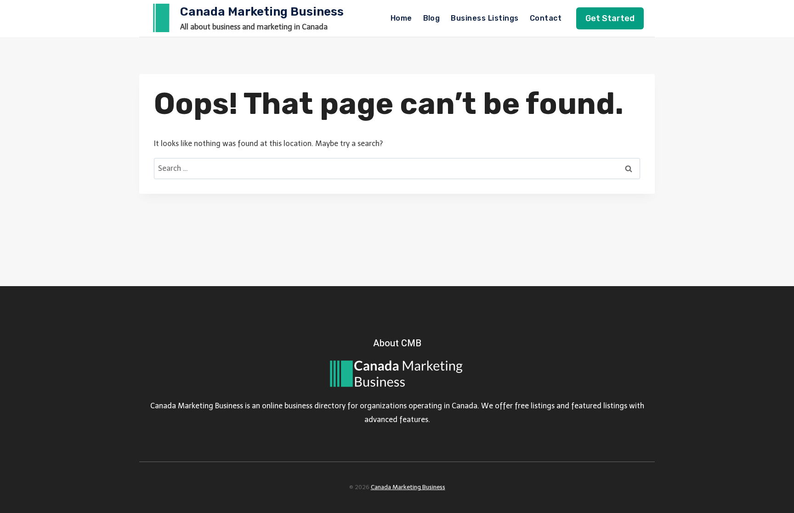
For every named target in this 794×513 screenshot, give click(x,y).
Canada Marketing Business (408, 487)
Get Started (610, 18)
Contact (545, 18)
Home (401, 18)
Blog (431, 18)
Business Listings (484, 18)
